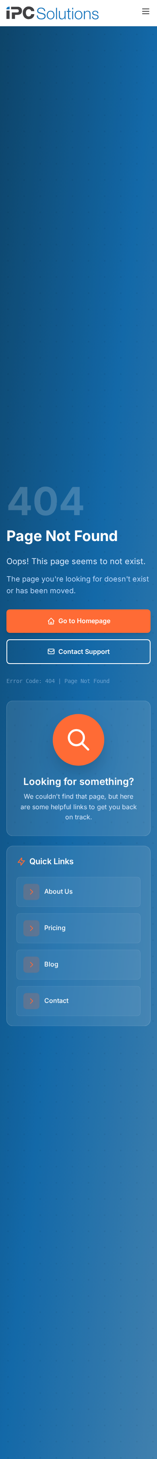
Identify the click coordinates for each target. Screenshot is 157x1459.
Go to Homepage (84, 621)
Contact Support (84, 651)
